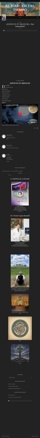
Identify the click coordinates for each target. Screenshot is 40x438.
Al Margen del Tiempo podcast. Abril (14, 388)
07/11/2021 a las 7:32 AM (9, 155)
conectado (11, 171)
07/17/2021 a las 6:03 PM (9, 136)
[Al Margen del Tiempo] (4, 17)
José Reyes (10, 397)
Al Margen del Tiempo (20, 8)
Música (20, 22)
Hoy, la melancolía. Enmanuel (13, 386)
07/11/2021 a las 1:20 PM (9, 146)
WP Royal (7, 436)
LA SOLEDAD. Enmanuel (17, 397)
